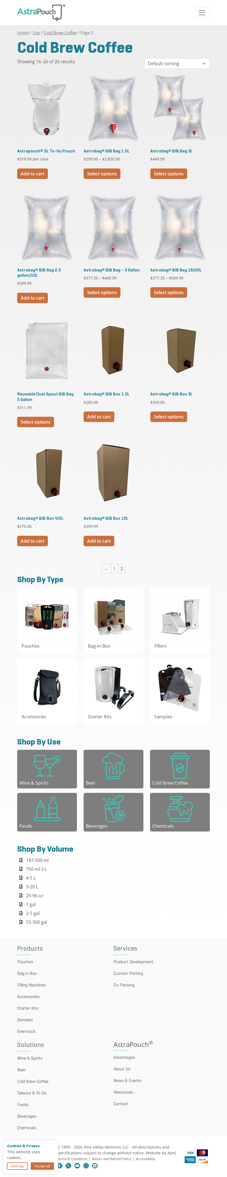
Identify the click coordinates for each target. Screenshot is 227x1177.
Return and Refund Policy (111, 1159)
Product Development (133, 962)
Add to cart (32, 174)
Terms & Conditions (72, 1159)
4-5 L (31, 878)
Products (30, 949)
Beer (21, 1070)
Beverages (27, 1116)
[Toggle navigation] (202, 12)
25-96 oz (34, 896)
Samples (25, 1020)
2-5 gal (33, 913)
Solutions (30, 1045)
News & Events (127, 1081)
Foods (23, 1105)
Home (23, 32)
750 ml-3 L (36, 869)
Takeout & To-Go (32, 1093)
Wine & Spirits (30, 1058)
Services (125, 949)
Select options (102, 174)
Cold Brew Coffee (60, 32)
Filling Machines (31, 985)
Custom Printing (128, 974)
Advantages (124, 1058)
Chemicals (26, 1128)
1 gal (31, 904)
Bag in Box (27, 974)
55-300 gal (36, 922)
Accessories (28, 997)
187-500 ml (37, 860)
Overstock (26, 1032)
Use (36, 32)
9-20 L (32, 887)
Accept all (42, 1165)
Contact (121, 1104)
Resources (123, 1092)
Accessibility (145, 1159)
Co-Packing (124, 985)
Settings (17, 1165)
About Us (122, 1069)
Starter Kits (27, 1008)
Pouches (25, 962)
